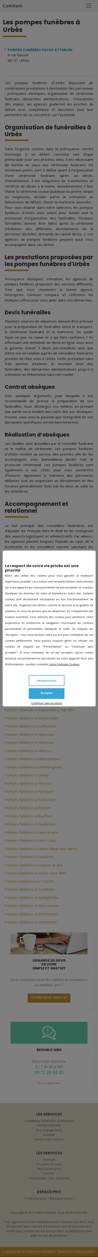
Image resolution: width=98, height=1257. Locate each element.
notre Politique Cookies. (64, 664)
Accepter (47, 693)
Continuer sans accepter (46, 703)
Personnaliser (46, 680)
